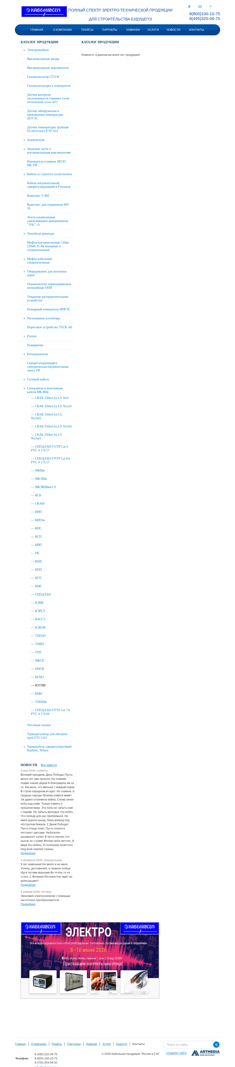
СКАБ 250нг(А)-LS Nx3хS (53, 426)
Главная (36, 29)
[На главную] (44, 12)
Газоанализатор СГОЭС (43, 77)
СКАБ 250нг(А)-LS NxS (52, 398)
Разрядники (35, 345)
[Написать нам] (200, 6)
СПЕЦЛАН (43, 594)
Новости (173, 29)
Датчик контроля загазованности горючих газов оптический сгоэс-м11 (48, 98)
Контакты (196, 29)
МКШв (40, 470)
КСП (38, 536)
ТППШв (41, 702)
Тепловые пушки (39, 725)
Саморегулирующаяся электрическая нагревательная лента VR (47, 366)
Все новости (49, 765)
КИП (38, 512)
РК (37, 553)
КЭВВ (39, 602)
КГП (38, 578)
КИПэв (40, 520)
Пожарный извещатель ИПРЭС (48, 309)
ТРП (38, 652)
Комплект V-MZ (38, 195)
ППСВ (39, 669)
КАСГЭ (40, 619)
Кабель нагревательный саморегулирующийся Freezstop (48, 184)
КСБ (38, 495)
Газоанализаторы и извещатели (49, 85)
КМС (38, 586)
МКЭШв (41, 478)
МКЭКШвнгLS (45, 487)
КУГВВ (40, 685)
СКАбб (40, 503)
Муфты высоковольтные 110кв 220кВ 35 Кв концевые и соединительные (48, 246)
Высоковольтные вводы (43, 59)
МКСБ (39, 660)
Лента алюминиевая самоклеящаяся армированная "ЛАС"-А (47, 221)
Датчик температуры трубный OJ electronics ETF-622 (48, 129)
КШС (38, 561)
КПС (38, 528)
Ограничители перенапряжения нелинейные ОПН (49, 285)
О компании (62, 29)
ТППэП (40, 635)
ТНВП (39, 644)
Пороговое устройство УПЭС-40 (49, 327)
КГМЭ (39, 677)
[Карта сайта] (211, 6)
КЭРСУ (40, 611)
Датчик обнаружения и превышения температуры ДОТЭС (45, 114)
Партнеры (109, 29)
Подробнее (28, 853)
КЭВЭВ (40, 627)
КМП (38, 693)
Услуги (153, 29)
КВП (38, 545)
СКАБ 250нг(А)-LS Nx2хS (53, 406)
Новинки (133, 29)
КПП (38, 569)
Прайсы (87, 29)
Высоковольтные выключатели (48, 68)
